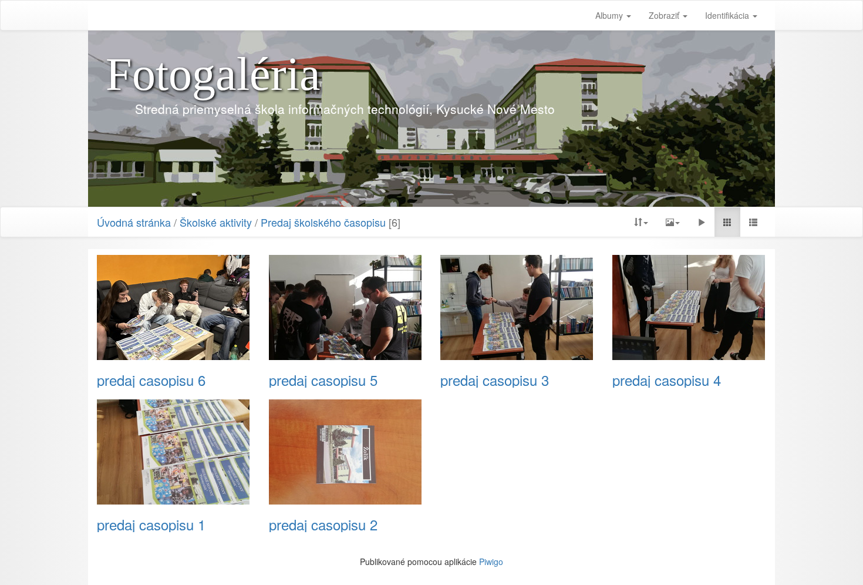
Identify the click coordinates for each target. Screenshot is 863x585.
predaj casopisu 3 (494, 380)
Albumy (610, 15)
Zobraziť (665, 15)
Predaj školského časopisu (323, 222)
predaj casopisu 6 (151, 380)
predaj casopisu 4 (666, 380)
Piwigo (491, 561)
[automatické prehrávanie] (701, 222)
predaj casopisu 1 (151, 524)
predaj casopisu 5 (323, 380)
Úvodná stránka (134, 222)
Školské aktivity (216, 222)
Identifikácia (728, 15)
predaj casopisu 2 (323, 524)
